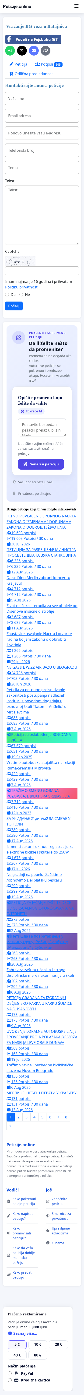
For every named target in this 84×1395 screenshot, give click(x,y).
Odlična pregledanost (33, 73)
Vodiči (13, 1190)
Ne (27, 294)
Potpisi (50, 64)
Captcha (12, 251)
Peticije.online (17, 6)
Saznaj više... (24, 1333)
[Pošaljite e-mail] (34, 51)
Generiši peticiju (44, 464)
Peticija (20, 64)
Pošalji (14, 306)
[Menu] (76, 6)
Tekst (9, 180)
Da (13, 294)
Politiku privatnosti (21, 287)
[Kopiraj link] (45, 51)
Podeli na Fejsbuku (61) (37, 39)
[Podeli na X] (22, 51)
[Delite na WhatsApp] (10, 51)
